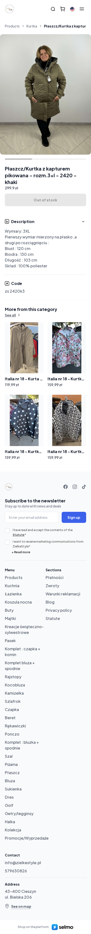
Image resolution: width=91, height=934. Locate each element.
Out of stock (45, 200)
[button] (45, 244)
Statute (19, 535)
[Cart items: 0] (62, 9)
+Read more (21, 552)
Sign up (73, 517)
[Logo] (9, 8)
